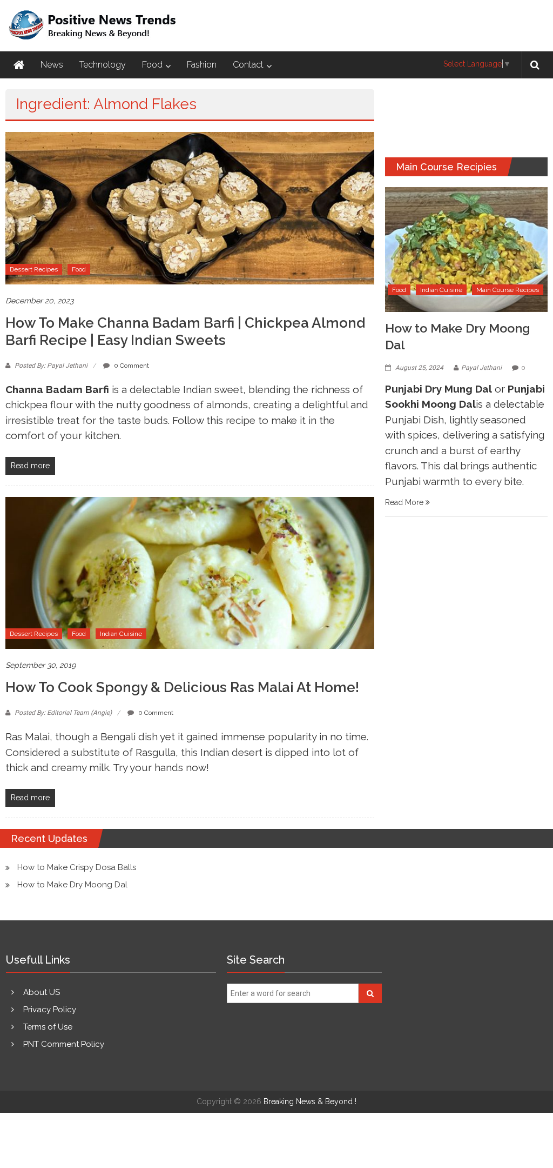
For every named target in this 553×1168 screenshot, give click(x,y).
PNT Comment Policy (63, 1044)
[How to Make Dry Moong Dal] (466, 248)
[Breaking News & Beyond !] (18, 64)
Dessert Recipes (34, 269)
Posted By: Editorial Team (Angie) (63, 712)
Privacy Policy (49, 1009)
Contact (248, 64)
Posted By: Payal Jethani (51, 365)
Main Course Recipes (507, 290)
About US (41, 992)
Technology (102, 64)
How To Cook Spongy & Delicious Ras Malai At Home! (182, 687)
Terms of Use (47, 1027)
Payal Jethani (481, 367)
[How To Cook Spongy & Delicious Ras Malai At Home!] (189, 572)
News (52, 64)
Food (152, 64)
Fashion (202, 64)
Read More (405, 502)
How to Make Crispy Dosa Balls (76, 867)
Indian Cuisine (121, 634)
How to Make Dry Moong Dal (72, 885)
